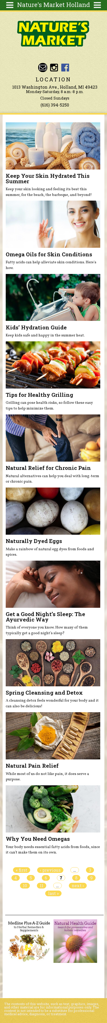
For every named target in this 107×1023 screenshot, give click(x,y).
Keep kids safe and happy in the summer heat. (45, 335)
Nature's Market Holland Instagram (53, 67)
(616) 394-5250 (55, 105)
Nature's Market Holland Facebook (65, 67)
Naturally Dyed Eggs (34, 541)
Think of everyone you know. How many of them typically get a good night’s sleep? (47, 630)
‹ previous (50, 870)
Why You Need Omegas (38, 838)
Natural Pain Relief (32, 765)
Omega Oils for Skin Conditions (49, 254)
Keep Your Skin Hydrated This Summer (48, 178)
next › (78, 885)
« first (21, 870)
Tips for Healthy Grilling (39, 394)
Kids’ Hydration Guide (36, 327)
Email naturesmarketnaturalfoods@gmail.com (42, 67)
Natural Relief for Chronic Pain (48, 467)
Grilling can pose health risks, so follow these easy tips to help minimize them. (49, 405)
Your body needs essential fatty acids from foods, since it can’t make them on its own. (53, 849)
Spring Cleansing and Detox (44, 692)
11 (41, 885)
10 (25, 885)
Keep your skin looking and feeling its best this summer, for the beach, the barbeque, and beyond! (49, 192)
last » (53, 893)
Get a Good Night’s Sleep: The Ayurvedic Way (45, 616)
